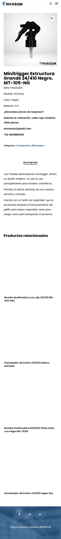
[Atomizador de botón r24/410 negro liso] (30, 463)
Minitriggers (38, 145)
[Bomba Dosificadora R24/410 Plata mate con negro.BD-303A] (30, 398)
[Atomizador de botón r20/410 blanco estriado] (30, 332)
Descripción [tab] (30, 162)
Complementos (23, 145)
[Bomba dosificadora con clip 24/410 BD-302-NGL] (30, 267)
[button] (56, 3)
